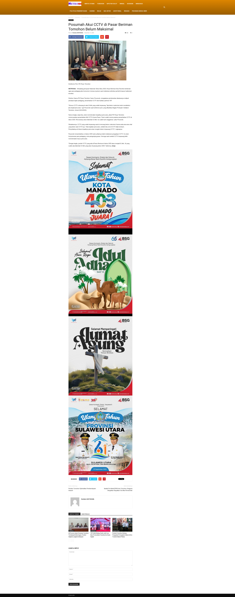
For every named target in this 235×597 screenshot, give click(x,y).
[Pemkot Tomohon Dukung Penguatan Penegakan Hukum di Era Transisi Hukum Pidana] (122, 525)
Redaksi (126, 11)
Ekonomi (130, 3)
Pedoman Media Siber (139, 11)
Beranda (70, 17)
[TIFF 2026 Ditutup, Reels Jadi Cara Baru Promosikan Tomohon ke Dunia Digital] (100, 525)
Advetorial (117, 11)
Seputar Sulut (112, 3)
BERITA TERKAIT (74, 514)
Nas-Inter (107, 11)
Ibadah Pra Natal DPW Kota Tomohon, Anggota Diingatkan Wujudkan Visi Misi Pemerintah (118, 489)
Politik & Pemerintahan (78, 11)
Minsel (122, 3)
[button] (164, 7)
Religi (99, 11)
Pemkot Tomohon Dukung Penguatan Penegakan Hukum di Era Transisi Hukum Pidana (122, 534)
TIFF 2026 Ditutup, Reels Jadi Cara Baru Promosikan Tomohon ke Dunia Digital (100, 534)
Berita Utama (89, 3)
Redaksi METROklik (78, 32)
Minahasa (139, 3)
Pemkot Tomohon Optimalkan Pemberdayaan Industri (82, 489)
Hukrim (92, 11)
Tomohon (100, 3)
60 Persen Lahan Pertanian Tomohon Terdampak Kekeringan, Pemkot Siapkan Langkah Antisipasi (78, 534)
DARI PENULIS (86, 514)
